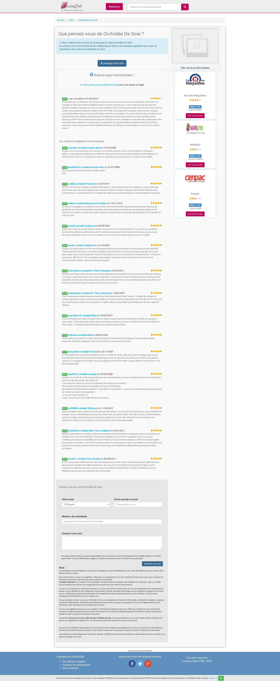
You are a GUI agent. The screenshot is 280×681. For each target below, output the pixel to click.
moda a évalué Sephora (81, 245)
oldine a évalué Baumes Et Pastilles (87, 203)
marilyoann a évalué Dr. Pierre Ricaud (88, 293)
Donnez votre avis (72, 533)
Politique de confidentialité (76, 665)
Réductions (114, 7)
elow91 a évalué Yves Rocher (84, 458)
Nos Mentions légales (74, 661)
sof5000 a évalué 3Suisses (83, 408)
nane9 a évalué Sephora (81, 225)
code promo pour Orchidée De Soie (101, 84)
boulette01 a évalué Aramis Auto (86, 167)
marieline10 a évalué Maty (82, 315)
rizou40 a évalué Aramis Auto (84, 147)
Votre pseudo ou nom (126, 499)
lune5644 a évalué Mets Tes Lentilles (88, 430)
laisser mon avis (153, 564)
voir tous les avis (195, 115)
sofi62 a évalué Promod (81, 183)
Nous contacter (70, 668)
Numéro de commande (74, 516)
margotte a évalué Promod (83, 351)
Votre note (68, 499)
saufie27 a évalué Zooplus (82, 374)
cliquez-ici (213, 678)
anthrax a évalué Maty (80, 335)
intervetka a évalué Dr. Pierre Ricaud (88, 270)
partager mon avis (113, 63)
